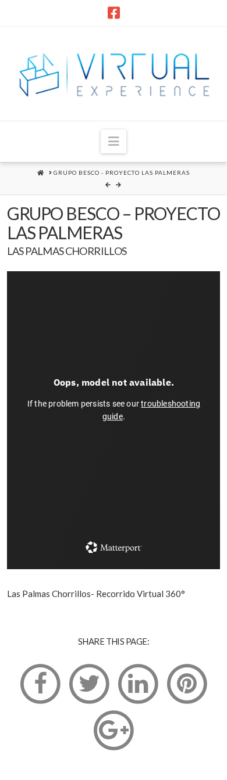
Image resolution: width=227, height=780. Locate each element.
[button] (113, 141)
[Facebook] (114, 13)
